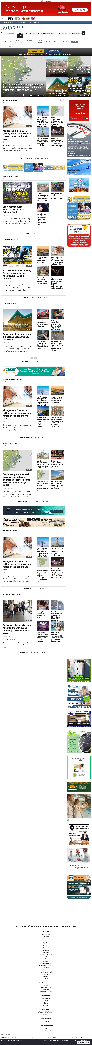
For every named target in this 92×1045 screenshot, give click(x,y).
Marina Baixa (45, 33)
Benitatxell (46, 999)
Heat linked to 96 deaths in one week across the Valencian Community (57, 464)
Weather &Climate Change (18, 42)
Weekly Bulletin (80, 1038)
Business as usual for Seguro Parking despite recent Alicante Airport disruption (42, 637)
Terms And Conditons (55, 1040)
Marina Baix (46, 1009)
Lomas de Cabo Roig (46, 992)
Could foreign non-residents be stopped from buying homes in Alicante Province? (43, 422)
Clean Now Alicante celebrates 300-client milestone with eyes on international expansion (57, 638)
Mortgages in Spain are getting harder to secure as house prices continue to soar (17, 135)
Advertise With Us (85, 1040)
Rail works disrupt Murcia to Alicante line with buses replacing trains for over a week (17, 629)
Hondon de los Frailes (46, 1030)
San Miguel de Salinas (46, 983)
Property (56, 42)
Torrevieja (46, 985)
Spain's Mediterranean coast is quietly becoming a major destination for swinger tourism (57, 283)
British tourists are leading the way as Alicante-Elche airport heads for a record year (57, 616)
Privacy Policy (65, 1040)
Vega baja (28, 33)
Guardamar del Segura (46, 965)
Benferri (46, 952)
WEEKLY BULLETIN (34, 22)
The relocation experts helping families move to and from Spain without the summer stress (57, 422)
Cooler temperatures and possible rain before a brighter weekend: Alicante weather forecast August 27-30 (57, 123)
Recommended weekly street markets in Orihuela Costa (56, 196)
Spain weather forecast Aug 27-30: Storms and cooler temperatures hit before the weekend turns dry (43, 575)
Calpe (46, 1001)
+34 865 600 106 (7, 22)
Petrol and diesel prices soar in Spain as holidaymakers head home (17, 337)
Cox (46, 959)
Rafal (46, 974)
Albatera (46, 946)
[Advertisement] (79, 912)
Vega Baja (46, 943)
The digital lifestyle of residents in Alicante (41, 614)
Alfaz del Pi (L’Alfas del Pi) (46, 1012)
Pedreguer (46, 1005)
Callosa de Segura (46, 954)
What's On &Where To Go (29, 42)
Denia (46, 1003)
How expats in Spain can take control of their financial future (42, 280)
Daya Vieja (46, 961)
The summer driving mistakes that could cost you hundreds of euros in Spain (42, 345)
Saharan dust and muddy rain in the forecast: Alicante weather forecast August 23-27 (42, 486)
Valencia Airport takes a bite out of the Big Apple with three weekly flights (42, 141)
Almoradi (46, 948)
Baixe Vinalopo (46, 1018)
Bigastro (46, 950)
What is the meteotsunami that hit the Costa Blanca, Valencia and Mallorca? (43, 464)
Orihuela (46, 970)
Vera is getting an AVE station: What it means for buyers (42, 259)
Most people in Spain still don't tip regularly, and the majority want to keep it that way (57, 261)
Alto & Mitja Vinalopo (75, 33)
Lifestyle (48, 42)
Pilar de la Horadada (46, 972)
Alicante (53, 33)
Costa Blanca (46, 937)
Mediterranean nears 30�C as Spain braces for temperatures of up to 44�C (57, 485)
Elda (46, 1028)
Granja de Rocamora (46, 963)
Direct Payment (44, 1040)
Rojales (46, 979)
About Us (77, 1040)
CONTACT (14, 22)
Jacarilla (46, 968)
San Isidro (46, 981)
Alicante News (6, 42)
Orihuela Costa (46, 987)
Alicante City (46, 934)
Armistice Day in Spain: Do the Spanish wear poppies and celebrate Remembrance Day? (42, 219)
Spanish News (65, 42)
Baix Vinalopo (62, 33)
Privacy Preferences (83, 1042)
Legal (72, 1040)
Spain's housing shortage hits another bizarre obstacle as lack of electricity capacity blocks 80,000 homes (42, 123)
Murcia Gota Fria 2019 (50, 1038)
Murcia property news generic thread (66, 1038)
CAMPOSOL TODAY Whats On (9, 1038)
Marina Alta (36, 33)
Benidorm (46, 1014)
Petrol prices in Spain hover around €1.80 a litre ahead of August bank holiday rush (56, 325)
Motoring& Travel (39, 42)
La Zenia (46, 989)
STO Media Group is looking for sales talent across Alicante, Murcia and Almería (17, 274)
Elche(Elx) (46, 1021)
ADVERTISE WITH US (23, 22)
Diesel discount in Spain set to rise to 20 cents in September (42, 323)
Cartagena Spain (21, 1038)
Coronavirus (29, 1038)
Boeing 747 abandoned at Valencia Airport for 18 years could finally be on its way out (57, 142)
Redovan (46, 976)
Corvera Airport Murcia (38, 1038)
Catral (46, 957)
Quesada (46, 939)
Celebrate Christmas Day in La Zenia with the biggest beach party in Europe (42, 197)
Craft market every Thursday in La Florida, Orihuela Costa (14, 209)
